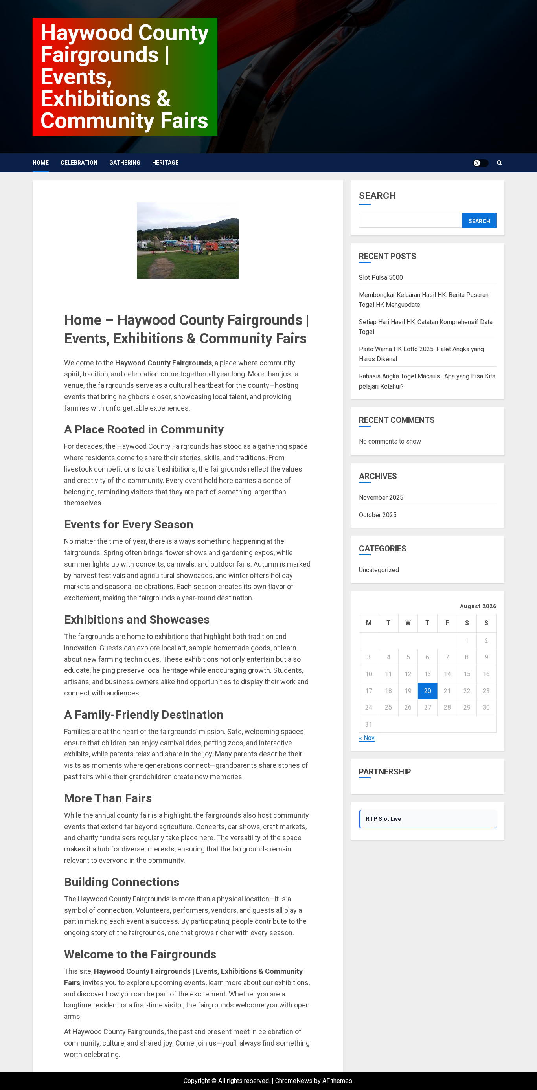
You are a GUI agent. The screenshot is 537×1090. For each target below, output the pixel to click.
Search (377, 195)
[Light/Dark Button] (481, 163)
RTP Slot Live (383, 819)
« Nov (367, 738)
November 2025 (381, 498)
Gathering (124, 163)
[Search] (499, 163)
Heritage (165, 163)
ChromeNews (294, 1080)
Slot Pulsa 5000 (381, 277)
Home (41, 163)
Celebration (79, 163)
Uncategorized (379, 570)
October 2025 (378, 515)
